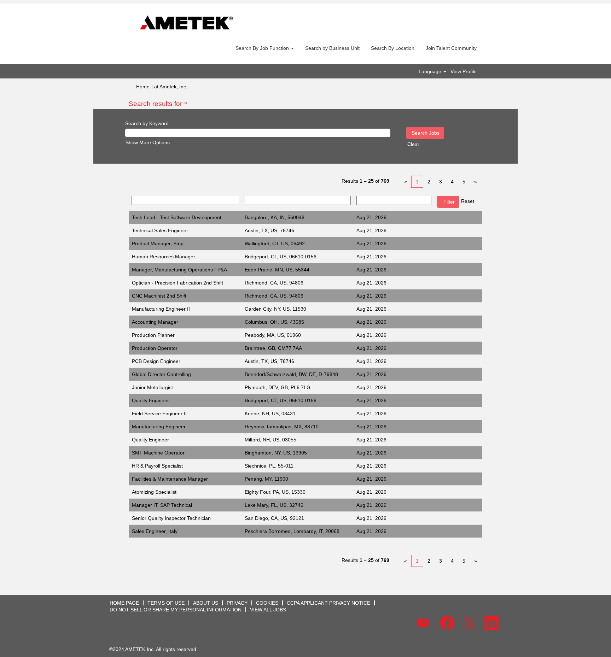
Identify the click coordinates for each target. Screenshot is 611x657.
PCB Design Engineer (156, 361)
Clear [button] (413, 144)
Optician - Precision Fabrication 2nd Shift (177, 283)
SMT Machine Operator (158, 453)
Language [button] (431, 71)
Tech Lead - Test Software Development (176, 217)
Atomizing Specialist (154, 492)
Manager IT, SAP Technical (162, 505)
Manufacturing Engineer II (161, 309)
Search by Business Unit (332, 48)
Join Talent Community (451, 48)
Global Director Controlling (161, 374)
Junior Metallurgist (152, 387)
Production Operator (155, 348)
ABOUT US (205, 603)
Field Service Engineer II (159, 413)
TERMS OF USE (166, 603)
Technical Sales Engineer (160, 230)
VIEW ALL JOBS (268, 609)
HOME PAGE (124, 603)
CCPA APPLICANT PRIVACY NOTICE (328, 603)
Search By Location (392, 48)
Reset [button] (467, 201)
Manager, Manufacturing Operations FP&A (179, 269)
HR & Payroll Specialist (157, 466)
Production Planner (153, 335)
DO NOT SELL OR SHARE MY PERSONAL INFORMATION (176, 609)
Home (143, 86)
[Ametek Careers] (186, 23)
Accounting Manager (155, 322)
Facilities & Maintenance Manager (170, 479)
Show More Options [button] (148, 142)
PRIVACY (237, 603)
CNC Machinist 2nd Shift (159, 296)
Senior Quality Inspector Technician (171, 518)
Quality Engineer (150, 400)
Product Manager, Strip (158, 243)
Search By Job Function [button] (262, 48)
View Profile (463, 71)
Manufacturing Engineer (159, 426)
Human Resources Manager (163, 256)
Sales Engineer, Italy (155, 531)
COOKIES (267, 603)
